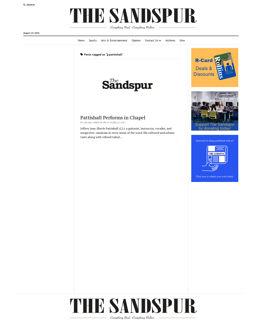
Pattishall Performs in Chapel (112, 117)
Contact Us (151, 40)
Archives (170, 40)
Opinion (136, 40)
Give (182, 40)
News (81, 40)
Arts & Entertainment (114, 40)
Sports (93, 40)
